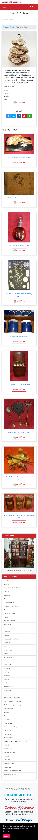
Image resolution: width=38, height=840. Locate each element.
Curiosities (7, 610)
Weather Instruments (10, 774)
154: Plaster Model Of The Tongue (19, 157)
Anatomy (6, 580)
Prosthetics (7, 734)
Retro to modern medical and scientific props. (19, 800)
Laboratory (7, 668)
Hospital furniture (9, 657)
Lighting (6, 672)
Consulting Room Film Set (12, 606)
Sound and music (9, 749)
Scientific (6, 745)
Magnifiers (7, 675)
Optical (6, 716)
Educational (7, 632)
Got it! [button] (6, 836)
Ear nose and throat (10, 628)
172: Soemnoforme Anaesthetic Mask (19, 198)
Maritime (6, 679)
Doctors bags (8, 624)
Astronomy (7, 584)
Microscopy (7, 690)
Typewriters (7, 767)
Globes (6, 653)
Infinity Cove (7, 664)
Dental (6, 617)
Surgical (6, 756)
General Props (8, 650)
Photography (8, 723)
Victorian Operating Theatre (12, 770)
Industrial (6, 661)
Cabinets (6, 591)
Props (33, 7)
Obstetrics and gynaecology (12, 705)
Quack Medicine (8, 738)
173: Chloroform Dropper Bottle (19, 246)
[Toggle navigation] (4, 7)
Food (12, 27)
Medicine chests (9, 686)
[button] (19, 162)
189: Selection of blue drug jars (19, 336)
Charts (6, 599)
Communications (9, 602)
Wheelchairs (7, 778)
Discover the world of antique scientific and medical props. (19, 813)
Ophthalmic (7, 712)
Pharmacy (7, 719)
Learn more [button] (7, 831)
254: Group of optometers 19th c (19, 432)
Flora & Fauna (8, 642)
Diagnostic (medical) (10, 620)
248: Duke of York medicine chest (19, 384)
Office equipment (9, 708)
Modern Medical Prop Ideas (12, 697)
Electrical (6, 635)
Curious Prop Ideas (9, 613)
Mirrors (6, 694)
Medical (6, 683)
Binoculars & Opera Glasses (12, 588)
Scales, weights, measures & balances (15, 741)
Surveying (7, 759)
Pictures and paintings (10, 727)
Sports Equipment (9, 752)
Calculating (7, 595)
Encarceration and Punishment (13, 639)
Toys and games (9, 763)
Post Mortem (8, 730)
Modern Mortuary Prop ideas (12, 701)
